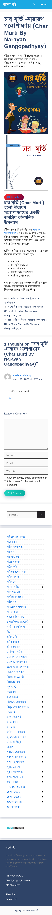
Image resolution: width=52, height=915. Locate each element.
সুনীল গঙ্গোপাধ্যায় (15, 772)
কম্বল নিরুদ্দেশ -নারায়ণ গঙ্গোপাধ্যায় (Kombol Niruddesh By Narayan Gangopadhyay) (23, 311)
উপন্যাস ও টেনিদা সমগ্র (19, 298)
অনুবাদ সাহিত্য (13, 587)
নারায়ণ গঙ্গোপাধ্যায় (16, 672)
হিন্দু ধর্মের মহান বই (16, 787)
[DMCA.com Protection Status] (15, 829)
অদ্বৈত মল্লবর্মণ (13, 562)
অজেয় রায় (12, 542)
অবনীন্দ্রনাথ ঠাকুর (15, 597)
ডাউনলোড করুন (14, 197)
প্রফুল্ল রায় (11, 692)
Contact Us (11, 899)
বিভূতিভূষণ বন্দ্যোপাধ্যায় (18, 707)
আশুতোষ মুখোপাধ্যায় (16, 607)
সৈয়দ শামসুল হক (15, 777)
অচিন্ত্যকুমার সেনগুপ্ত (16, 537)
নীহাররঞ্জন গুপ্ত (13, 682)
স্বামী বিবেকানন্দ (14, 782)
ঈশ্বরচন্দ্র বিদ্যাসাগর (15, 617)
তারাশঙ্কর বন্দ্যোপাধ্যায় (17, 662)
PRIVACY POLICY (15, 875)
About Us (10, 894)
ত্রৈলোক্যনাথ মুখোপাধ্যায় (18, 667)
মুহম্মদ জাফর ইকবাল (16, 737)
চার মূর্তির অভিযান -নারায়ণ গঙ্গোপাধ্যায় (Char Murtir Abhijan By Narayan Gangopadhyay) (25, 324)
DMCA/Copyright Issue (18, 880)
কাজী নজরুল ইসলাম (16, 627)
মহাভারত (11, 727)
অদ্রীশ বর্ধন (12, 567)
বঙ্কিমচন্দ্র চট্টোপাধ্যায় (16, 702)
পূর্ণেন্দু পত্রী (12, 687)
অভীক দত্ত (11, 602)
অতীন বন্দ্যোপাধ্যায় (16, 547)
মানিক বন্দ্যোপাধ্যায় (16, 732)
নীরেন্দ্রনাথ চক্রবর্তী (15, 677)
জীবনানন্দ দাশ (13, 647)
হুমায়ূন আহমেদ (14, 797)
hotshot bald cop (21, 375)
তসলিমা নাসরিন (14, 652)
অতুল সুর (11, 552)
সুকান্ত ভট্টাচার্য (13, 767)
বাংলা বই (9, 4)
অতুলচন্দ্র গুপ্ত (13, 557)
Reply (10, 398)
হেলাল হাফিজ (13, 807)
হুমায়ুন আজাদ (13, 792)
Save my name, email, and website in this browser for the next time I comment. (27, 481)
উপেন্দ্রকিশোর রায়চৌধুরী (18, 622)
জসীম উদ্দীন (12, 637)
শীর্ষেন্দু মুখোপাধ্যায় (15, 762)
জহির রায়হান (13, 642)
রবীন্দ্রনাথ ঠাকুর (14, 742)
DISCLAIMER (13, 885)
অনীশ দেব (11, 582)
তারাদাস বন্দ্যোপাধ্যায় (17, 657)
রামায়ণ (10, 747)
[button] (34, 4)
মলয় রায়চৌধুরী (14, 717)
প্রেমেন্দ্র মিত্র (12, 697)
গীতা (9, 632)
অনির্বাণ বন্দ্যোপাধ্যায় (16, 572)
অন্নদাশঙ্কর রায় (13, 592)
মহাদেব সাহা (12, 722)
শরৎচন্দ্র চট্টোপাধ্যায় (16, 752)
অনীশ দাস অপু (13, 577)
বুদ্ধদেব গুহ (12, 712)
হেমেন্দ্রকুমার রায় (14, 802)
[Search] (41, 514)
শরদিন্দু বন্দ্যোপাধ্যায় (16, 757)
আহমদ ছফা (12, 612)
